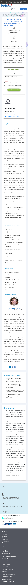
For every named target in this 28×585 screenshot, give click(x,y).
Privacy (15, 520)
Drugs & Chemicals (6, 555)
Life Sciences (5, 551)
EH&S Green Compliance (8, 581)
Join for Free (23, 9)
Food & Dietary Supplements (9, 556)
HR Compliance (5, 558)
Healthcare (4, 568)
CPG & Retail (5, 566)
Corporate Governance (7, 578)
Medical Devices (6, 553)
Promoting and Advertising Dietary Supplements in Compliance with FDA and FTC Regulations (15, 386)
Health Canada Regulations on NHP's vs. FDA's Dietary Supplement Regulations (15, 390)
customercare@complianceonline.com (13, 114)
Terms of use (10, 520)
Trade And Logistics (7, 576)
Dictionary (4, 543)
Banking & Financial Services (9, 550)
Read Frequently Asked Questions (12, 116)
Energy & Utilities (6, 564)
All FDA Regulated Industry (8, 574)
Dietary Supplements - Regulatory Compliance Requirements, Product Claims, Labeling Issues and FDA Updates (15, 380)
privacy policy (8, 2)
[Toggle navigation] (25, 5)
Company (4, 534)
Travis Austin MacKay (16, 30)
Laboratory (4, 583)
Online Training (9, 13)
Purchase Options (18, 73)
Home (3, 13)
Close (21, 2)
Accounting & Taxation (7, 569)
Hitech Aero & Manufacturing (9, 563)
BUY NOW (15, 89)
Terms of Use (5, 537)
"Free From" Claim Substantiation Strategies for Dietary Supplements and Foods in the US (14, 396)
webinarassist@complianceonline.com (11, 498)
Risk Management (6, 579)
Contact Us (4, 536)
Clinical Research (6, 573)
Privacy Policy (5, 539)
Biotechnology (5, 571)
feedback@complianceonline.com (10, 500)
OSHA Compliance (6, 560)
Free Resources (5, 541)
